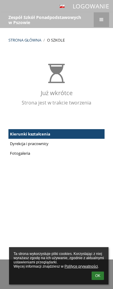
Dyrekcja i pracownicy (29, 143)
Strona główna (24, 40)
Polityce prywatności (81, 266)
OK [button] (97, 276)
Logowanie (91, 6)
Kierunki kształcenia (30, 134)
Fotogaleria (20, 153)
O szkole (56, 40)
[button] (62, 6)
